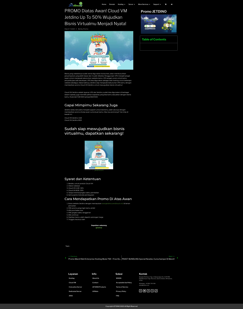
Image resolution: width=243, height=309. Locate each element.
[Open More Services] (149, 4)
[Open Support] (160, 4)
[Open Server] (134, 4)
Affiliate (95, 291)
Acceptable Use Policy (124, 283)
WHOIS (118, 278)
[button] (175, 39)
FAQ (117, 296)
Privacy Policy (121, 291)
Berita (80, 29)
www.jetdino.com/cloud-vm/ (112, 203)
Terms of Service (122, 287)
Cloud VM (72, 283)
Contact (95, 283)
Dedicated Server (75, 291)
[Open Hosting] (124, 4)
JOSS (71, 296)
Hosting (72, 278)
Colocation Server (75, 287)
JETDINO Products (99, 287)
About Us (95, 278)
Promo (85, 29)
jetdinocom (99, 170)
